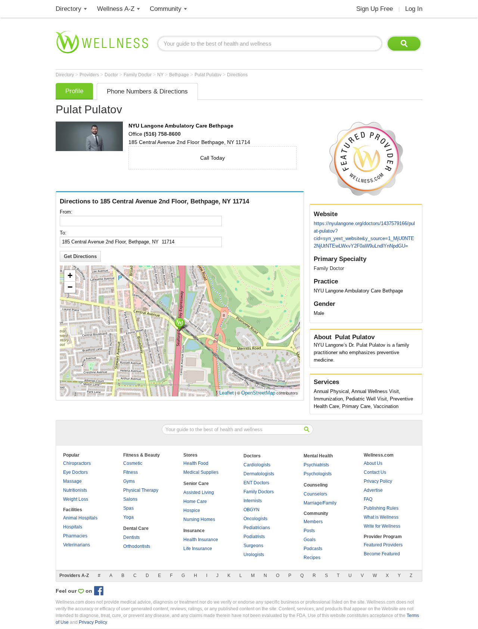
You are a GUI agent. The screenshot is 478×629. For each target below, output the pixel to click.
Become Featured (382, 553)
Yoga (128, 517)
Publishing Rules (381, 508)
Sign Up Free (374, 8)
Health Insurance (200, 539)
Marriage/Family (320, 503)
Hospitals (72, 527)
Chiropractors (77, 463)
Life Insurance (197, 548)
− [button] (70, 287)
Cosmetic (132, 463)
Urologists (253, 554)
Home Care (195, 501)
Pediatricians (256, 527)
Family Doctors (258, 491)
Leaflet (226, 393)
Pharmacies (75, 536)
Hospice (191, 510)
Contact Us (375, 472)
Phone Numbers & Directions (147, 91)
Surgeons (253, 545)
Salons (130, 499)
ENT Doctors (256, 482)
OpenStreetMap (258, 393)
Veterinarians (76, 544)
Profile (74, 91)
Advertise (373, 490)
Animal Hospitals (80, 518)
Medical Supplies (200, 472)
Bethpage (179, 74)
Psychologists (318, 473)
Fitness (130, 472)
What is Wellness (381, 517)
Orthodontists (136, 546)
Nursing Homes (199, 519)
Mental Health (318, 455)
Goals (310, 539)
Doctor (112, 74)
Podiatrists (254, 536)
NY (161, 74)
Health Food (195, 463)
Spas (128, 508)
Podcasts (313, 548)
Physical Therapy (140, 490)
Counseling (316, 485)
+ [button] (70, 275)
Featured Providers (383, 544)
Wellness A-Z (115, 8)
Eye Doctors (75, 472)
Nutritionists (75, 490)
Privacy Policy (378, 481)
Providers (90, 74)
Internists (252, 500)
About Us (373, 463)
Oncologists (255, 518)
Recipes (312, 557)
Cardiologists (256, 464)
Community (165, 8)
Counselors (315, 494)
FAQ (368, 499)
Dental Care (136, 528)
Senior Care (196, 483)
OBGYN (251, 509)
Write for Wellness (382, 526)
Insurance (194, 530)
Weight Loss (75, 499)
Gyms (129, 481)
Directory (68, 8)
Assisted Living (198, 492)
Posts (309, 530)
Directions (237, 74)
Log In (413, 8)
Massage (72, 481)
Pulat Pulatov (209, 74)
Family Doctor (138, 74)
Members (313, 521)
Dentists (131, 537)
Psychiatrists (316, 464)
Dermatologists (258, 473)
